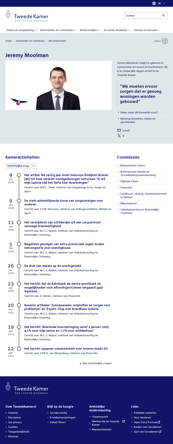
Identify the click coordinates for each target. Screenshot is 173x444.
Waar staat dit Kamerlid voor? (139, 112)
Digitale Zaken (129, 181)
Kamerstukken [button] (89, 30)
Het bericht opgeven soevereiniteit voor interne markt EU (66, 348)
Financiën (126, 187)
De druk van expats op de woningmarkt (52, 266)
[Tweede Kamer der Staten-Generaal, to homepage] (26, 15)
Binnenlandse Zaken (132, 165)
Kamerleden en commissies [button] (57, 30)
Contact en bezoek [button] (146, 30)
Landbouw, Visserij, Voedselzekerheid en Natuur (143, 195)
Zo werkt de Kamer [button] (116, 30)
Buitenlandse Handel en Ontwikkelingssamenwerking (138, 173)
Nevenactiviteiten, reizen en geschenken (137, 120)
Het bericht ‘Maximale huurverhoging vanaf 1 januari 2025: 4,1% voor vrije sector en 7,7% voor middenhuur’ (66, 329)
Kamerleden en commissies (30, 40)
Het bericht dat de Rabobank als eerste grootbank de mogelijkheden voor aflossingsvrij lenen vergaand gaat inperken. (63, 287)
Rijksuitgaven (128, 203)
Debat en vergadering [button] (21, 30)
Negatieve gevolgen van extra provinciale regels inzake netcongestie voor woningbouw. (64, 246)
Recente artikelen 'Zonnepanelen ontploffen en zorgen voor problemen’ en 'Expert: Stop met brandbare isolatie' (67, 307)
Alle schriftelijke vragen (97, 363)
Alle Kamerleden (57, 40)
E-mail (123, 131)
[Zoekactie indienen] (164, 15)
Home (8, 40)
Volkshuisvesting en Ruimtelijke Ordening (139, 211)
